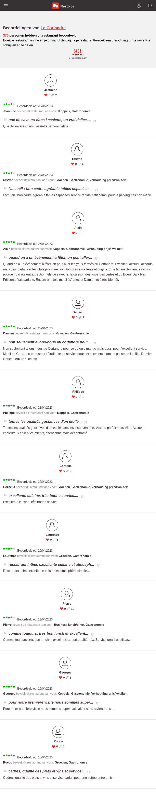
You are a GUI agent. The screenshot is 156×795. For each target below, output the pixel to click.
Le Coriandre (53, 28)
